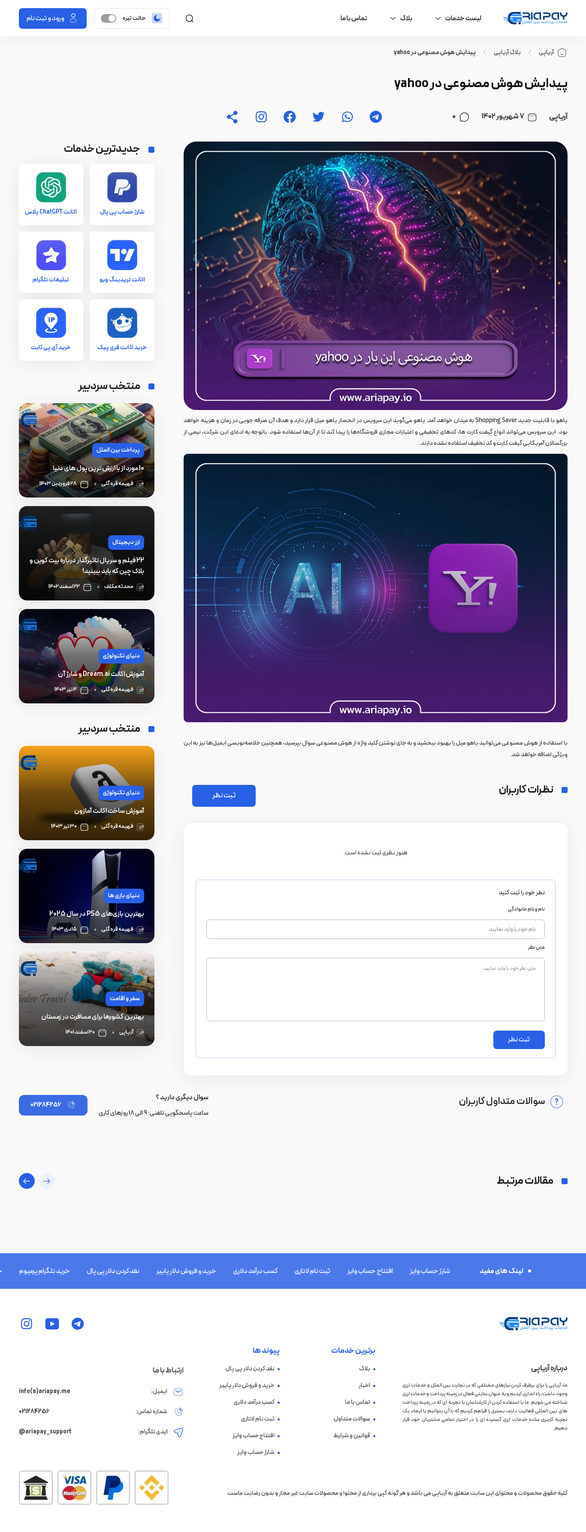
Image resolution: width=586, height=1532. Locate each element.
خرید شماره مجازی (457, 1271)
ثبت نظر (224, 795)
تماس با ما (354, 18)
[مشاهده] (376, 117)
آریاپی (546, 52)
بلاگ (364, 1369)
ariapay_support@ (45, 1432)
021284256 (45, 1105)
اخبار (364, 1385)
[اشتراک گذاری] (232, 117)
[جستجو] (189, 18)
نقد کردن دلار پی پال (80, 1271)
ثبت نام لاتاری (279, 1271)
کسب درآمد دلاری (222, 1271)
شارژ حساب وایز (397, 1271)
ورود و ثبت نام (45, 18)
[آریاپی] (535, 18)
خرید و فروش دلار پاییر (153, 1271)
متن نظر (536, 947)
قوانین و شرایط (351, 1436)
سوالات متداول (352, 1419)
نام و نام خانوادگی (526, 909)
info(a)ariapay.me (44, 1391)
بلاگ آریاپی (507, 52)
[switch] (108, 18)
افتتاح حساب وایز (336, 1271)
